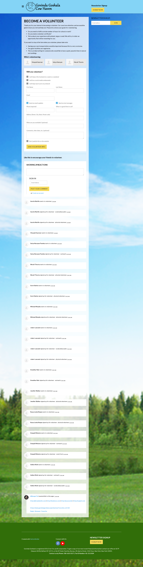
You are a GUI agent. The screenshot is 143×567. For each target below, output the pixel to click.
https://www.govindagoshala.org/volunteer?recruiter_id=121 (50, 508)
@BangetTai (34, 496)
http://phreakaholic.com (38, 501)
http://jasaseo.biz (66, 501)
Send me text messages (65, 103)
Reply (32, 511)
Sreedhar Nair (34, 370)
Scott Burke (34, 285)
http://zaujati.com (79, 501)
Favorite (44, 511)
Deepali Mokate (35, 433)
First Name (29, 87)
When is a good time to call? (64, 106)
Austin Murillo (35, 201)
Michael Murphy (35, 306)
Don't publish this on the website (39, 141)
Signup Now (98, 10)
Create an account (38, 193)
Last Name (59, 87)
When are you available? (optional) (37, 122)
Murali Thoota (78, 62)
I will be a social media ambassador (40, 80)
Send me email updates (36, 103)
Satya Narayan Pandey (37, 243)
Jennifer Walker (35, 391)
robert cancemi (35, 327)
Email (28, 95)
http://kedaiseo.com (53, 501)
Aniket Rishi (34, 464)
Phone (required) (31, 106)
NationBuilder (34, 539)
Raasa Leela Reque (36, 412)
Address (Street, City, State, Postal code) (38, 114)
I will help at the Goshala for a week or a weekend (44, 77)
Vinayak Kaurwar (37, 62)
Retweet (37, 511)
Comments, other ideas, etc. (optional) (37, 130)
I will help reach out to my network (39, 84)
